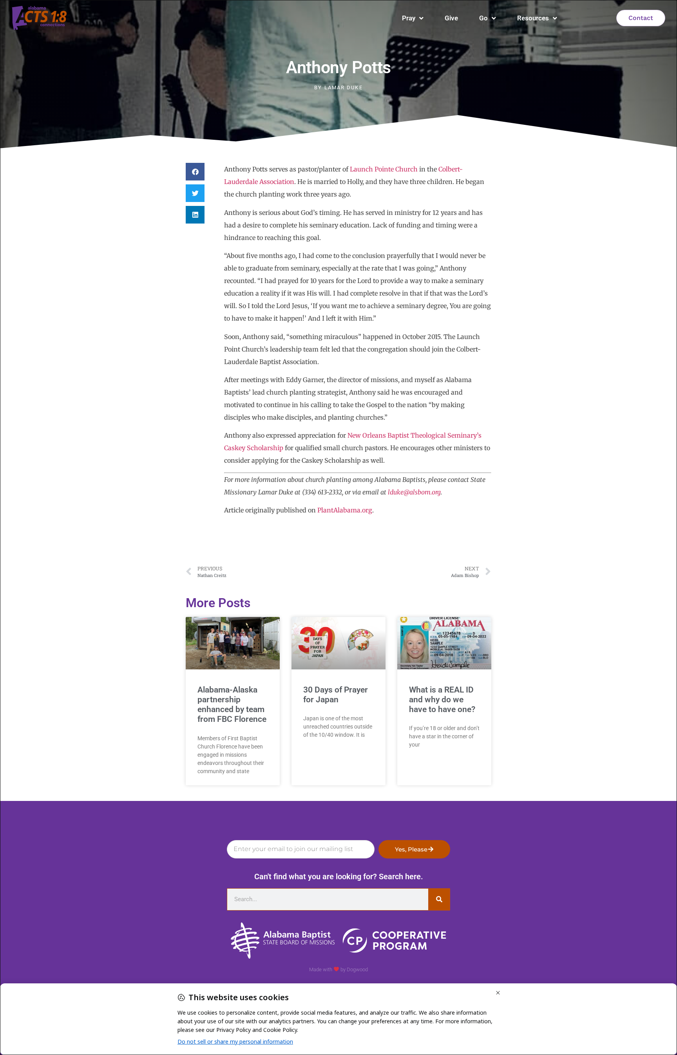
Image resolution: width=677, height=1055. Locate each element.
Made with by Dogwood (338, 969)
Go (483, 18)
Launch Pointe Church (384, 169)
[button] (195, 171)
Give (451, 18)
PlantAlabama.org (344, 510)
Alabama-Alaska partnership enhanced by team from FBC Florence (231, 704)
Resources (533, 18)
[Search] (439, 899)
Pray (408, 18)
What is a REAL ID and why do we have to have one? (442, 699)
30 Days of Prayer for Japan (335, 694)
